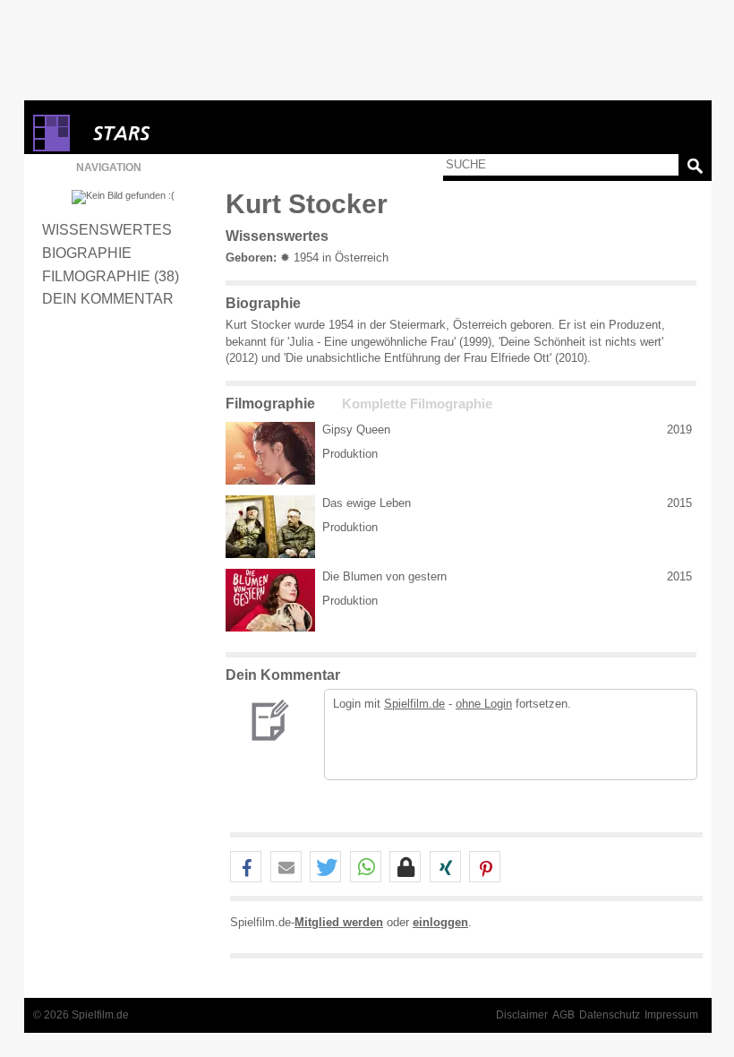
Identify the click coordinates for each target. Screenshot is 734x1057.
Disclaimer (522, 1015)
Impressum (671, 1015)
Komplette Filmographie (417, 404)
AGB (563, 1015)
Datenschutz (609, 1015)
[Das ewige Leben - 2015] (270, 526)
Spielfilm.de (414, 703)
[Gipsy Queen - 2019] (270, 453)
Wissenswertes (107, 229)
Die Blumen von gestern (384, 576)
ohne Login (484, 703)
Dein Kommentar (108, 298)
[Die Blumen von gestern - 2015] (270, 600)
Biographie (87, 253)
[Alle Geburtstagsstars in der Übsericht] (185, 133)
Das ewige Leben (366, 503)
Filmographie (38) (110, 276)
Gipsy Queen (356, 429)
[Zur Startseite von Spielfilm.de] (51, 147)
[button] (245, 867)
